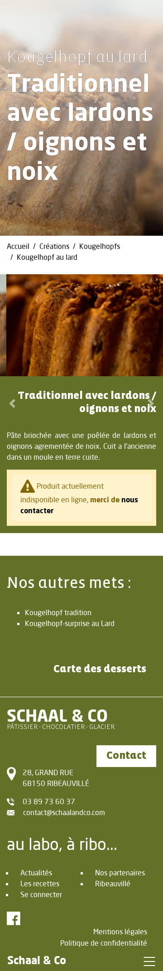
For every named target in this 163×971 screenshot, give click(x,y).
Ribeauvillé (112, 883)
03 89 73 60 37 (49, 801)
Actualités (36, 872)
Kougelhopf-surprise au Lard (70, 623)
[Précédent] (12, 403)
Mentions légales (120, 931)
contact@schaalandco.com (64, 812)
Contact (126, 756)
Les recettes (39, 883)
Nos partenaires (120, 872)
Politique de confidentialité (103, 942)
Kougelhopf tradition (58, 612)
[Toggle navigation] (149, 961)
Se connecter (41, 894)
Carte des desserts (99, 669)
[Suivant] (151, 403)
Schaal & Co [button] (36, 959)
